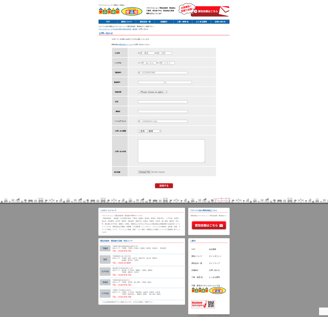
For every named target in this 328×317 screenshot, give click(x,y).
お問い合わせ (214, 270)
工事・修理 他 (197, 277)
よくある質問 (214, 277)
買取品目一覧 (196, 263)
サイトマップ (214, 263)
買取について (196, 256)
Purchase (126, 22)
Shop (164, 22)
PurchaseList (145, 22)
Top (107, 22)
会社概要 (212, 249)
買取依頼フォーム (125, 44)
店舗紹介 (195, 270)
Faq (201, 22)
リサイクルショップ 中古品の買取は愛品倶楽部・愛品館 (117, 29)
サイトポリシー (215, 256)
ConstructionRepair (182, 22)
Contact (220, 22)
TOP (193, 249)
